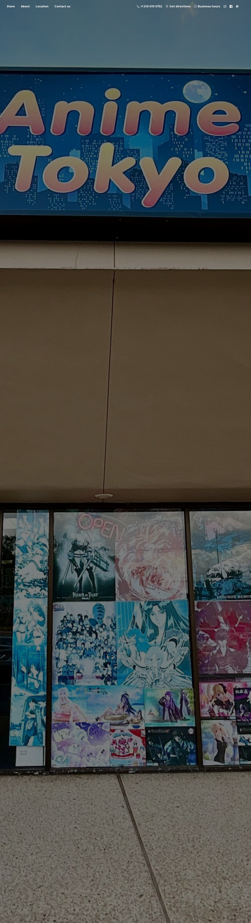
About (25, 6)
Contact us (62, 6)
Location (42, 6)
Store (11, 6)
